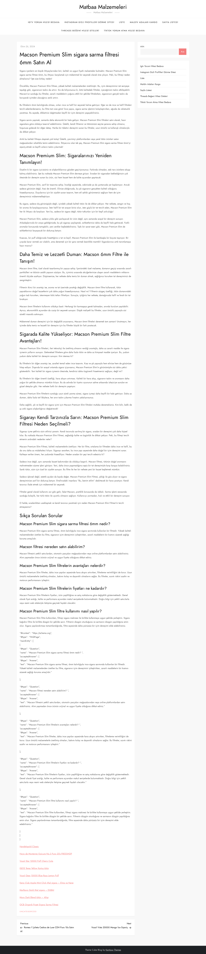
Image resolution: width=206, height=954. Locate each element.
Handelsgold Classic (29, 846)
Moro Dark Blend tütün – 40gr (34, 897)
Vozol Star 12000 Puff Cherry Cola (36, 861)
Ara (142, 46)
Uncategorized (28, 912)
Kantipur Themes (113, 949)
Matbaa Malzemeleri (103, 7)
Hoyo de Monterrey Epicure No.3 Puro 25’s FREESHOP (46, 853)
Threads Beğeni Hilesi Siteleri (80, 30)
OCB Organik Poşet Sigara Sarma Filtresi (39, 904)
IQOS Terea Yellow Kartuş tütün (34, 868)
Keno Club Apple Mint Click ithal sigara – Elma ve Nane (46, 882)
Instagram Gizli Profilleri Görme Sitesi (89, 22)
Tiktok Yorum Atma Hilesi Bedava (124, 30)
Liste (122, 22)
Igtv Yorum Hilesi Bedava (44, 22)
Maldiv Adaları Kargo (144, 22)
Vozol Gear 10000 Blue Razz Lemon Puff (39, 875)
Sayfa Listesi (170, 22)
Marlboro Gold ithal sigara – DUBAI (37, 890)
